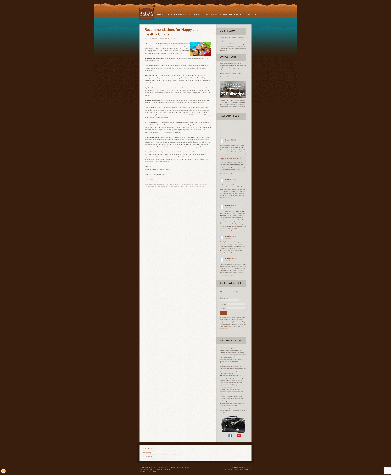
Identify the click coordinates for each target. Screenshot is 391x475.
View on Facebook (224, 173)
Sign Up (223, 313)
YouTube (239, 435)
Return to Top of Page (148, 471)
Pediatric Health (159, 184)
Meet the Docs (162, 14)
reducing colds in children (195, 186)
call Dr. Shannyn (224, 68)
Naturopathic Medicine (180, 14)
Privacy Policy (147, 452)
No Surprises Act (147, 456)
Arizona (213, 14)
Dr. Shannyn (159, 38)
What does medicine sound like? (230, 158)
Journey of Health (150, 12)
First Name (223, 304)
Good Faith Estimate (148, 449)
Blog (241, 14)
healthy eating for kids (189, 184)
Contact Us (251, 14)
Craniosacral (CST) (200, 14)
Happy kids (176, 184)
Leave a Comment (171, 38)
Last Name (223, 308)
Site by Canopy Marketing (242, 467)
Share (232, 173)
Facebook (230, 435)
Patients (223, 14)
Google (244, 435)
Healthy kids (203, 184)
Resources (233, 14)
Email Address (224, 298)
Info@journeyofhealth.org (160, 469)
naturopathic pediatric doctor (156, 186)
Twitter (234, 435)
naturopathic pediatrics (176, 186)
